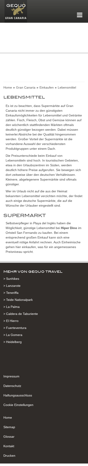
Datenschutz (12, 386)
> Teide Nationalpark (18, 300)
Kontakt (8, 446)
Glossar (8, 436)
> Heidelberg (12, 342)
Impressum (11, 376)
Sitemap (9, 427)
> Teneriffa (11, 293)
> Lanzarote (12, 285)
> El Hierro (11, 321)
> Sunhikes (11, 278)
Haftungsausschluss (17, 395)
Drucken (9, 455)
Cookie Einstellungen (18, 405)
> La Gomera (12, 335)
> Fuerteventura (14, 328)
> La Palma (11, 307)
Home (7, 417)
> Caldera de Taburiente (20, 314)
